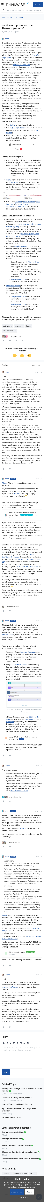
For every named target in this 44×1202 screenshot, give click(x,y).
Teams (8, 180)
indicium (33, 1173)
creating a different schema (12, 1139)
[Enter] (3, 10)
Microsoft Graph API (17, 206)
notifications (7, 326)
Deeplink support (20, 246)
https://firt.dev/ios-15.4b (19, 791)
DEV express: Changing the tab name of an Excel (19, 1152)
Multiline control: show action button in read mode (20, 1159)
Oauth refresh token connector (26, 566)
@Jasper (14, 279)
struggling (29, 719)
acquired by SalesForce (21, 65)
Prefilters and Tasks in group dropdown (16, 1145)
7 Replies (5, 1135)
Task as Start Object (17, 128)
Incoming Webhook (27, 652)
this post (17, 493)
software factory (20, 1173)
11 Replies (5, 1141)
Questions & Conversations (13, 17)
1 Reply (4, 1161)
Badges (12, 125)
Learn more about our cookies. (24, 1187)
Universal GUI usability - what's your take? (17, 1097)
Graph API (10, 722)
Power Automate (29, 202)
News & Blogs (7, 1114)
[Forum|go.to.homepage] (17, 4)
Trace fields (13, 182)
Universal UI (19, 326)
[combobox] (22, 10)
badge (28, 326)
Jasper (7, 372)
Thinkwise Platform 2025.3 (11, 1117)
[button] (2, 5)
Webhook (18, 202)
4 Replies (5, 1155)
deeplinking (24, 828)
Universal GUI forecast (10, 987)
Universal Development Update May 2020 (17, 1104)
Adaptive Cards (33, 262)
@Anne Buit (21, 279)
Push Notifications (13, 286)
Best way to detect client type (13, 1132)
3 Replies (5, 1148)
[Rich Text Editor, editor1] (22, 1056)
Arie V (7, 39)
